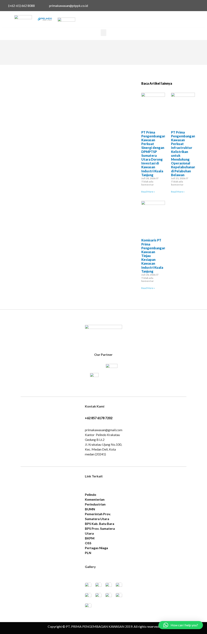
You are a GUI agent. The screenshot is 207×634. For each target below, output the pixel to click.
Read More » (148, 191)
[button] (103, 32)
